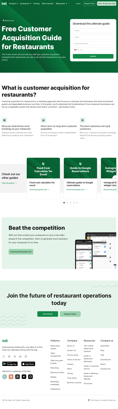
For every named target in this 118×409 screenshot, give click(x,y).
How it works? (48, 3)
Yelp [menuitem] (102, 355)
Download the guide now (21, 252)
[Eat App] (4, 3)
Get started (47, 314)
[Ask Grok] (30, 376)
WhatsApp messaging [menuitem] (54, 383)
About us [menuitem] (70, 346)
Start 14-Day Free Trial (106, 3)
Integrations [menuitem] (55, 389)
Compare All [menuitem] (105, 369)
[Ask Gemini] (24, 376)
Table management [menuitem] (55, 354)
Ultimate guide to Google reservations (80, 184)
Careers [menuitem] (70, 364)
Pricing (36, 3)
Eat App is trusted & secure (103, 400)
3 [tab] (70, 202)
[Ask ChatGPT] (4, 376)
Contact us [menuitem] (71, 350)
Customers (24, 3)
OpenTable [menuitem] (104, 346)
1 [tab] (64, 202)
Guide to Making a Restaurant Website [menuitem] (91, 376)
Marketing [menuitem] (54, 368)
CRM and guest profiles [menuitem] (56, 361)
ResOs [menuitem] (103, 364)
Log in (78, 3)
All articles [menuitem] (88, 383)
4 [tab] (73, 202)
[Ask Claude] (11, 376)
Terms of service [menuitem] (74, 360)
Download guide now (38, 189)
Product (12, 3)
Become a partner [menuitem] (74, 382)
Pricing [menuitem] (70, 373)
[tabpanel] (43, 178)
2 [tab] (67, 202)
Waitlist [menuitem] (53, 377)
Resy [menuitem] (102, 350)
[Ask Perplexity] (17, 376)
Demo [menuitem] (69, 369)
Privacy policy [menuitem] (73, 355)
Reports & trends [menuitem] (57, 372)
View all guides (8, 183)
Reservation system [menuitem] (55, 347)
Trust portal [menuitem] (72, 378)
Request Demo (89, 3)
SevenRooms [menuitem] (105, 360)
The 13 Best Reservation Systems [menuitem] (88, 348)
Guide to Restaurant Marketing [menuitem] (88, 358)
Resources (60, 3)
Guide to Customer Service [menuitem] (91, 367)
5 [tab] (77, 202)
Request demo (70, 314)
